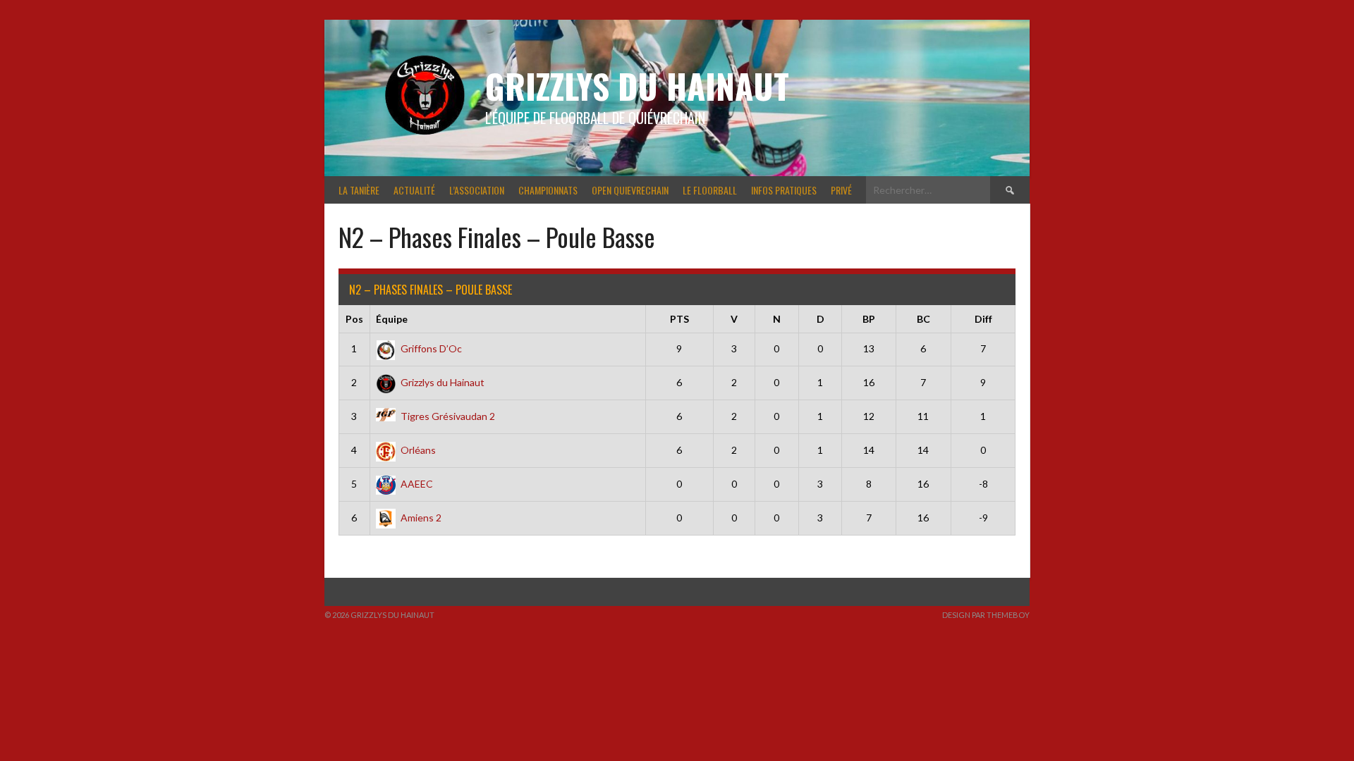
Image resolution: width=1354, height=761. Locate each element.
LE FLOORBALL (710, 189)
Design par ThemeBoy (986, 614)
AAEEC (417, 484)
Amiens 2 (421, 518)
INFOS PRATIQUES (784, 189)
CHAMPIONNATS (548, 189)
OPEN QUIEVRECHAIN (630, 189)
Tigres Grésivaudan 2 (448, 416)
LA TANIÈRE (358, 189)
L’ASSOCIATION (476, 189)
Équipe (392, 319)
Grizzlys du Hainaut (637, 86)
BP (868, 319)
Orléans (418, 450)
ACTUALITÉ (414, 189)
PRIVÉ (841, 189)
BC (923, 319)
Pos (354, 319)
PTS (679, 319)
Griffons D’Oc (431, 348)
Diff (983, 319)
